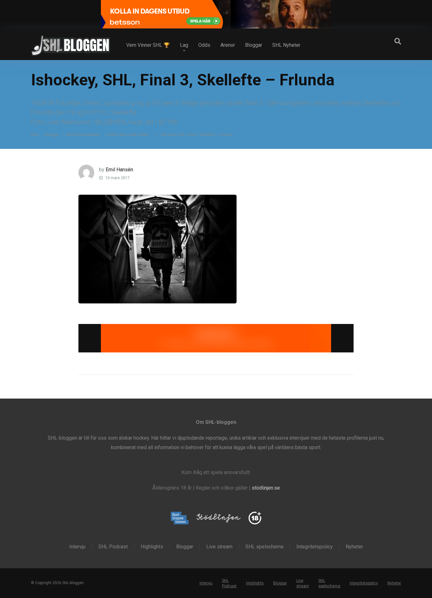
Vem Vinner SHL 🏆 (148, 45)
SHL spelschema (264, 546)
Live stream (219, 546)
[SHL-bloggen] (70, 43)
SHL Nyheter (286, 45)
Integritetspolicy (314, 546)
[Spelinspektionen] (180, 518)
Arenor (227, 45)
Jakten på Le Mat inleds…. (129, 134)
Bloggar (253, 45)
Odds (204, 45)
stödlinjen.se (266, 488)
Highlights (152, 546)
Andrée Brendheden (83, 134)
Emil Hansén (119, 170)
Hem (35, 134)
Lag (184, 45)
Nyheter (354, 546)
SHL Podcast (113, 546)
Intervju (77, 546)
